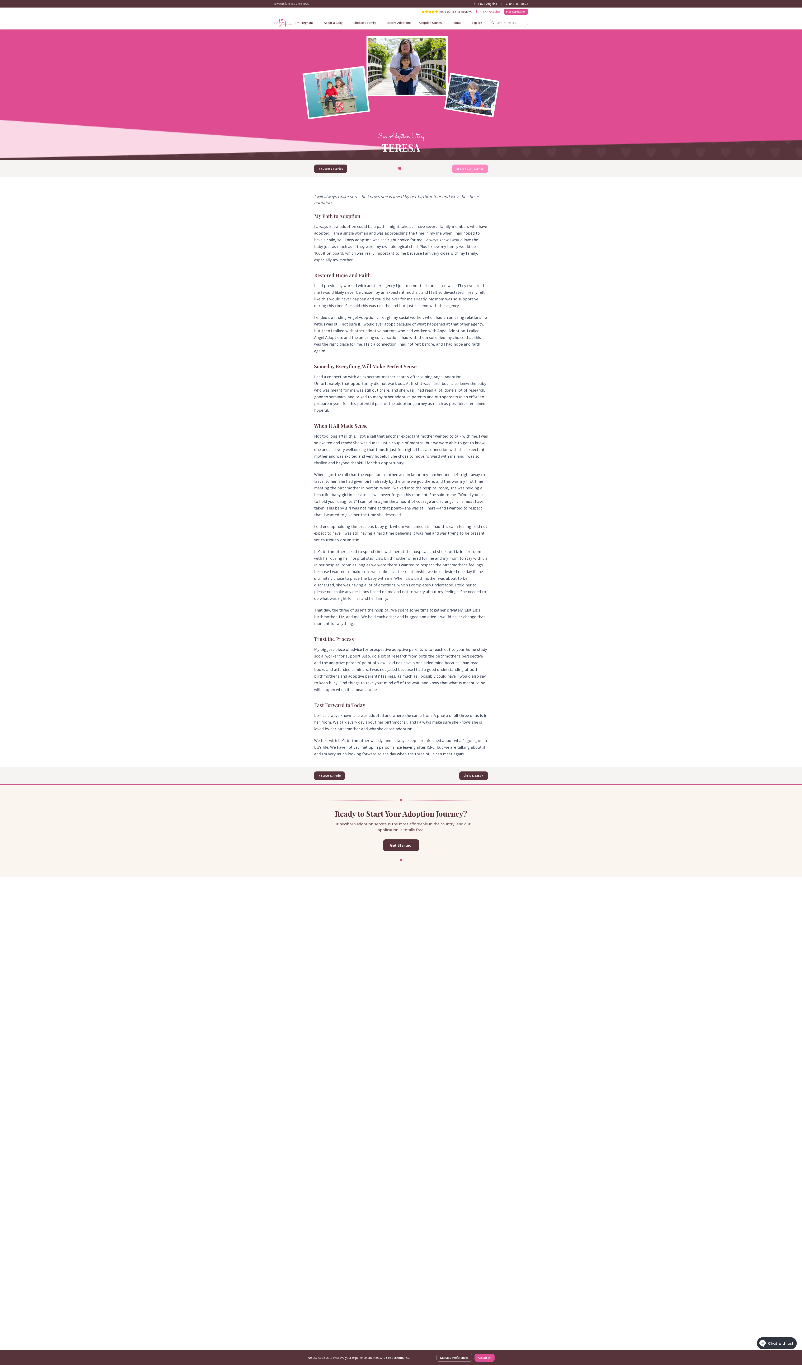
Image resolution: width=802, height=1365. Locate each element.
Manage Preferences (454, 1358)
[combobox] (508, 23)
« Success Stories (330, 169)
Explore (477, 23)
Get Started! (401, 845)
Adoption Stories (430, 23)
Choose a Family (364, 23)
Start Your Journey (470, 169)
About (457, 23)
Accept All (484, 1358)
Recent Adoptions (399, 23)
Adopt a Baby (333, 23)
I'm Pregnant (304, 23)
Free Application (515, 11)
